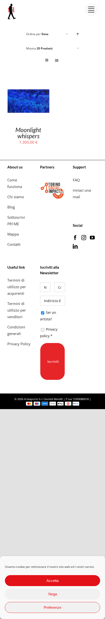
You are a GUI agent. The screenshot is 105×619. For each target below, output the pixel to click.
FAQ (76, 179)
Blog (11, 207)
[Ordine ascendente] (78, 34)
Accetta (52, 581)
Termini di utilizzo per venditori (16, 310)
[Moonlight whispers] (28, 83)
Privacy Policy (19, 343)
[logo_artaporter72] (12, 4)
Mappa (13, 234)
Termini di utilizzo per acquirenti (16, 287)
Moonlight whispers (28, 132)
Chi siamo (16, 196)
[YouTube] (92, 237)
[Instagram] (83, 237)
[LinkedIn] (75, 246)
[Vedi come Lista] (56, 60)
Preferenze (52, 607)
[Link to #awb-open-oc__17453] (91, 9)
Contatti (14, 244)
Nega (52, 594)
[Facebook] (75, 237)
